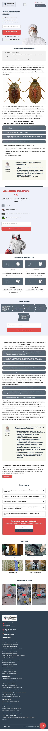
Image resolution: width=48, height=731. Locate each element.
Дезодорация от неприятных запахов (10, 701)
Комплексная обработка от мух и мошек (11, 696)
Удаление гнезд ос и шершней (9, 683)
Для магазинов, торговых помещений (10, 651)
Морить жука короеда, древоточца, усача (11, 689)
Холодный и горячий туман (8, 706)
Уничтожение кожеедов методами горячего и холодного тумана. (20, 59)
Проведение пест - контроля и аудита (10, 642)
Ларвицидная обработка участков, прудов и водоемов (14, 692)
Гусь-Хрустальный (8, 622)
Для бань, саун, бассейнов (8, 657)
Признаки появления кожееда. (12, 52)
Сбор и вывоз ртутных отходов (9, 715)
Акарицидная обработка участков (9, 685)
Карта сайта (7, 726)
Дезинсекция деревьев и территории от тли (12, 687)
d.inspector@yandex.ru (9, 634)
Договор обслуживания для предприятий (11, 639)
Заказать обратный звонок (11, 32)
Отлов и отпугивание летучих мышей (10, 710)
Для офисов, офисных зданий (8, 662)
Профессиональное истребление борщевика (12, 713)
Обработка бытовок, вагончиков (9, 673)
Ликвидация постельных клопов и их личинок (12, 678)
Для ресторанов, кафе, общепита (9, 646)
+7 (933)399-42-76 (41, 2)
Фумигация (4, 719)
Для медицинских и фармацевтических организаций (13, 655)
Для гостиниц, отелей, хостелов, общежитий (12, 648)
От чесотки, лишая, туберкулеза (9, 671)
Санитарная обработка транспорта (10, 644)
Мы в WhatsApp (40, 5)
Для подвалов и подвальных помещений (11, 660)
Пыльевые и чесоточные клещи (9, 694)
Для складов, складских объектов (9, 653)
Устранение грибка (6, 704)
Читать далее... (6, 476)
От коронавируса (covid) (7, 669)
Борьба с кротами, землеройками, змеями (11, 708)
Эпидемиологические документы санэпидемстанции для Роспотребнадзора (18, 717)
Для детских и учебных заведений (9, 664)
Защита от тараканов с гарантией (9, 680)
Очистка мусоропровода (7, 666)
